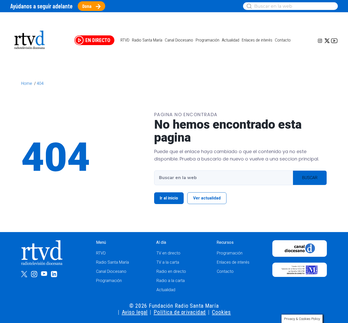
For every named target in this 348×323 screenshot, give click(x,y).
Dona (86, 6)
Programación (109, 280)
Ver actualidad (207, 198)
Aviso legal (135, 312)
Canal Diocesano (179, 40)
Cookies (221, 312)
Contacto (283, 40)
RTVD (101, 253)
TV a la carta (167, 262)
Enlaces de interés (257, 40)
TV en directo (168, 253)
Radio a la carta (170, 280)
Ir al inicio (169, 198)
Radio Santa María (147, 40)
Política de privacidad (180, 312)
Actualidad (230, 40)
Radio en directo (171, 271)
